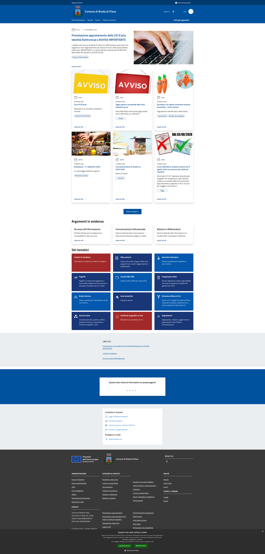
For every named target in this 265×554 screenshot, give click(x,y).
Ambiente (136, 489)
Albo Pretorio (137, 516)
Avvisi (77, 30)
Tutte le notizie (131, 211)
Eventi (166, 501)
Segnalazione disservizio (110, 523)
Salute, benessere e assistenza (143, 497)
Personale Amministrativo (81, 498)
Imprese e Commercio (109, 491)
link (152, 541)
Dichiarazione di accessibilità (143, 528)
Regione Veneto (77, 2)
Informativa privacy (140, 520)
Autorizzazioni (138, 500)
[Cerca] (190, 11)
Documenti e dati (78, 502)
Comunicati (168, 483)
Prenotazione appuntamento (112, 513)
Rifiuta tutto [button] (141, 546)
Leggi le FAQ (106, 527)
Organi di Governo (78, 479)
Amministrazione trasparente (143, 513)
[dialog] (132, 541)
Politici (74, 494)
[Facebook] (172, 11)
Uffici (73, 487)
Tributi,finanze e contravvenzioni (144, 485)
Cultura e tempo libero (110, 483)
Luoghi (166, 497)
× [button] (262, 531)
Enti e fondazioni (77, 491)
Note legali (136, 524)
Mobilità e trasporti (109, 498)
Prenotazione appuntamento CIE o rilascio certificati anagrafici (114, 518)
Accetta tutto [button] (124, 546)
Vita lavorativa (107, 487)
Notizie (80, 160)
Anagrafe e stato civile (110, 479)
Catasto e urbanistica (109, 494)
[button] (132, 550)
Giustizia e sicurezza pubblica (143, 482)
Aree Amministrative (79, 483)
